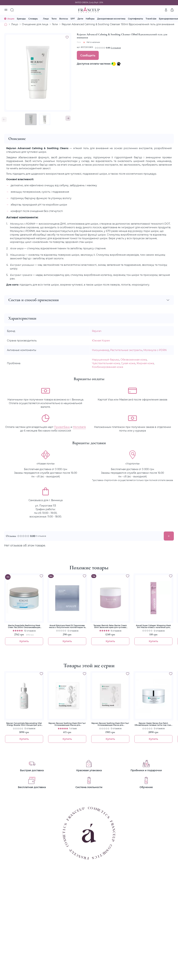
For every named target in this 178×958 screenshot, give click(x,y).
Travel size (151, 18)
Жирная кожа (145, 363)
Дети (80, 18)
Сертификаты (135, 18)
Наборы (90, 18)
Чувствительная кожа (106, 363)
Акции (10, 18)
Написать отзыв (169, 536)
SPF (73, 18)
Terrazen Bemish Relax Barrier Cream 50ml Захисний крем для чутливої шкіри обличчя (110, 626)
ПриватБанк (62, 427)
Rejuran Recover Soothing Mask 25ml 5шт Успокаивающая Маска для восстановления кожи (110, 724)
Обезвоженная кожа (133, 359)
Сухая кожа (128, 363)
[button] (68, 118)
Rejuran (96, 331)
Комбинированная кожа (107, 367)
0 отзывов (116, 48)
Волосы (63, 18)
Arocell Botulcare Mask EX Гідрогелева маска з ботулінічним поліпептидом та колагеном (67, 626)
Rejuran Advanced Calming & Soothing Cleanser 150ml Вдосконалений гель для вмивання (118, 24)
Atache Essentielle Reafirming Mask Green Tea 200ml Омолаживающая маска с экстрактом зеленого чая (24, 626)
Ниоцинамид (100, 350)
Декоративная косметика (111, 18)
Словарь (33, 18)
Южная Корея (101, 340)
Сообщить (87, 55)
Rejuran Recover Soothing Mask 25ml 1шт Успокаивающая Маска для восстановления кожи (67, 724)
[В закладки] (67, 37)
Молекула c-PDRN (155, 350)
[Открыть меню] (6, 10)
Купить (24, 641)
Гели (55, 24)
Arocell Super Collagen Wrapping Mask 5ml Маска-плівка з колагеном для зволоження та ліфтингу (153, 626)
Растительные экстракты (126, 350)
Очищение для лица (35, 24)
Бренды (21, 18)
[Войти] (166, 10)
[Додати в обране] (41, 576)
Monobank (79, 427)
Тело (54, 18)
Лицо (46, 18)
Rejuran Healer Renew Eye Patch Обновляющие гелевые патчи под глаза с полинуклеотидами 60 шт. (153, 724)
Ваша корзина (172, 10)
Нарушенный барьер (105, 359)
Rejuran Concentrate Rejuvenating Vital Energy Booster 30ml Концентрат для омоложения (24, 724)
